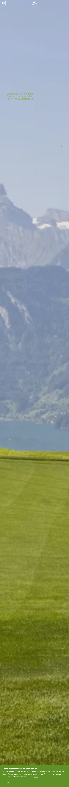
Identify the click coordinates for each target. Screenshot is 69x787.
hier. (36, 777)
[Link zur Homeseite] (34, 3)
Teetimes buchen (4, 3)
